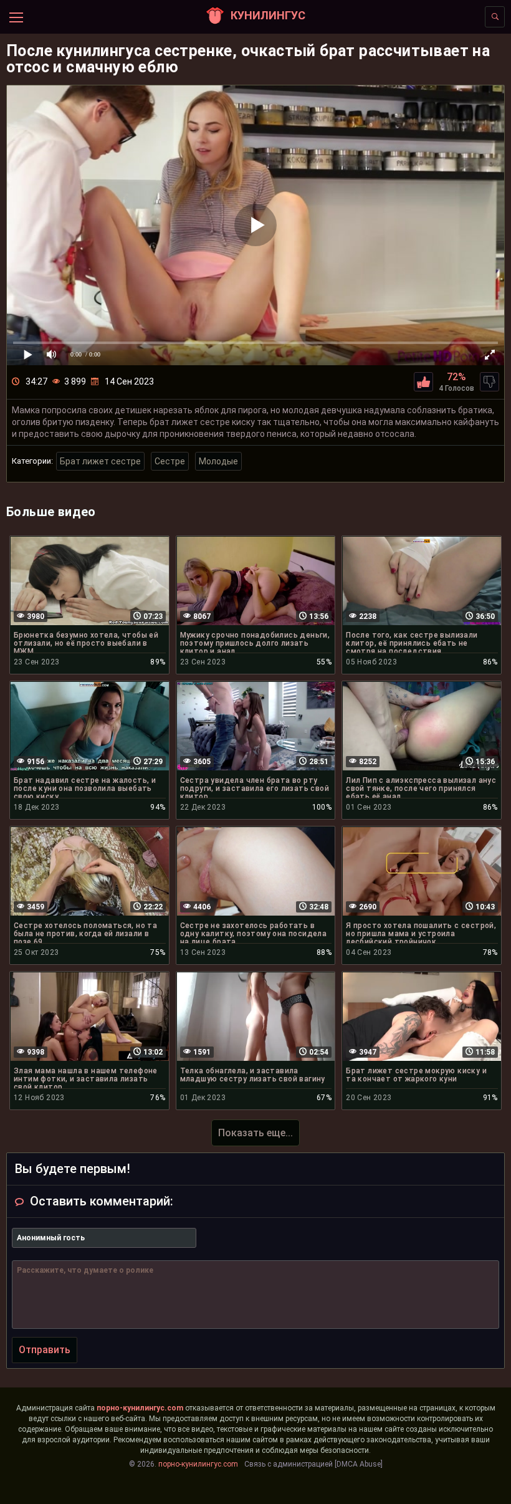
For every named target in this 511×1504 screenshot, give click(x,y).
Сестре (170, 461)
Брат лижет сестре (100, 461)
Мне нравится (423, 381)
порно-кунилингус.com (140, 1408)
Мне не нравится (489, 381)
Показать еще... (255, 1133)
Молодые (218, 461)
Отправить (44, 1350)
